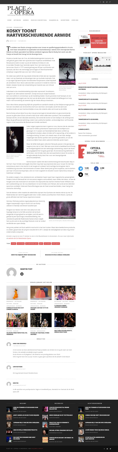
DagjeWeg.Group (37, 448)
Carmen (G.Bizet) (83, 129)
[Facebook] (100, 2)
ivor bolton (47, 243)
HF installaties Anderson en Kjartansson (95, 438)
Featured (9, 27)
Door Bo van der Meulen (19, 425)
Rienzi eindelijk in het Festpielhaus (61, 415)
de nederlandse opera (32, 243)
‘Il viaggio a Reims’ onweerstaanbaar (60, 306)
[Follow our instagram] (80, 174)
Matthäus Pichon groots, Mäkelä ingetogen (63, 331)
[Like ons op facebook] (96, 168)
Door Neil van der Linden (19, 411)
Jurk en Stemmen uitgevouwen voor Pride (25, 408)
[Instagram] (103, 2)
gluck (41, 243)
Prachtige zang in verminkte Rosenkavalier (59, 423)
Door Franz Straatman (55, 426)
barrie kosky (20, 243)
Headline (15, 303)
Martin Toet (12, 41)
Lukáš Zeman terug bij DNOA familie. (97, 430)
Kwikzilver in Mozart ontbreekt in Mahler (61, 438)
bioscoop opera (35, 328)
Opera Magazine (81, 73)
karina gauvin (55, 243)
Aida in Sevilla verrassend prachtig (25, 430)
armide (13, 243)
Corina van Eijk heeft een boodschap (97, 415)
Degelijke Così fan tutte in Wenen (39, 308)
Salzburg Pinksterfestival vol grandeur (16, 333)
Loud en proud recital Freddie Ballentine (59, 408)
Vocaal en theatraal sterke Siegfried (39, 333)
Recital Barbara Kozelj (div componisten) (92, 109)
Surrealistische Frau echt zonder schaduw (15, 308)
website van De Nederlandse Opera (19, 238)
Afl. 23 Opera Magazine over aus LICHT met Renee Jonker (98, 73)
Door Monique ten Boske (55, 432)
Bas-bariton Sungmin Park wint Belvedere (24, 438)
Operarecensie (18, 27)
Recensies (19, 306)
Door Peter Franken (54, 417)
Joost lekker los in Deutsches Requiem (26, 415)
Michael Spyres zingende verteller (60, 430)
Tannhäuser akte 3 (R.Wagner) (88, 99)
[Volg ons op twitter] (80, 168)
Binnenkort (9, 301)
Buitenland (18, 301)
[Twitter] (106, 2)
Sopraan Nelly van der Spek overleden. (26, 422)
